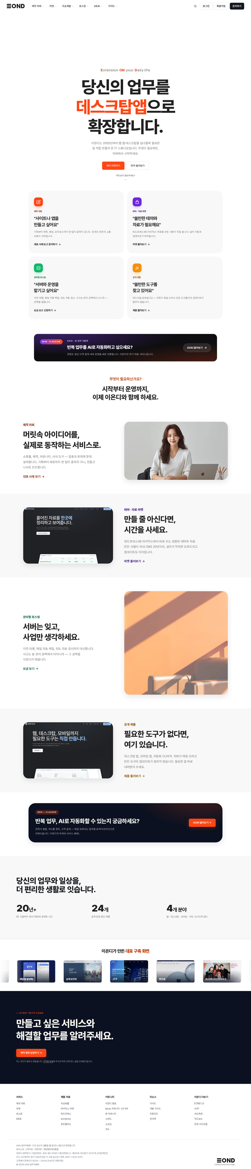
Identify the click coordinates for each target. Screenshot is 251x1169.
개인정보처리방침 (50, 1149)
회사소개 (20, 1149)
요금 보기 (28, 668)
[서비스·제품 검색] (195, 6)
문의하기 (237, 6)
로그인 (206, 6)
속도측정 (198, 1113)
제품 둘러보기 (132, 776)
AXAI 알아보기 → (202, 822)
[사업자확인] (102, 1153)
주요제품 (65, 1103)
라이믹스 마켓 (67, 1108)
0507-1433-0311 (74, 1157)
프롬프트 (154, 1113)
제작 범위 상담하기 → (31, 1052)
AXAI (18, 1118)
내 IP (196, 1108)
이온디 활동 (110, 1103)
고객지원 (29, 1149)
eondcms (66, 1118)
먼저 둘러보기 (138, 165)
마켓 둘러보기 (132, 561)
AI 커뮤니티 (110, 1113)
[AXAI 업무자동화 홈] (16, 6)
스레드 (108, 1118)
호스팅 (19, 1113)
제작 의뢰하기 (113, 165)
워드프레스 (66, 1113)
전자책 (153, 1118)
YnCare (198, 1118)
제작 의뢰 (20, 1103)
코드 (107, 1129)
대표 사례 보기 (32, 476)
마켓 (18, 1108)
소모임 (108, 1124)
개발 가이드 (155, 1108)
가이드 (153, 1103)
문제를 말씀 (48, 1061)
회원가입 (221, 6)
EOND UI (199, 1103)
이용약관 (38, 1149)
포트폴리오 (66, 1124)
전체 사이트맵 (200, 1124)
